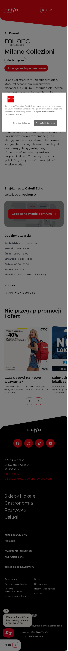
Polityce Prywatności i (44, 111)
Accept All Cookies (45, 123)
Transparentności (15, 114)
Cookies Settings (21, 123)
